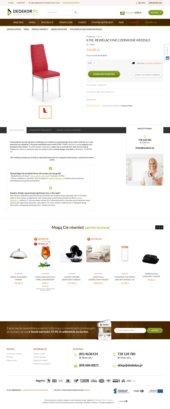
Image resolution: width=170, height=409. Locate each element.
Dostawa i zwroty (96, 85)
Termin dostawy (39, 357)
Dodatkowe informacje (100, 92)
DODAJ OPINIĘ (126, 106)
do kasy (155, 13)
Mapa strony (12, 360)
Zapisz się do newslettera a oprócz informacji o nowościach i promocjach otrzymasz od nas (51, 330)
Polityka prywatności (42, 364)
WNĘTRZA (18, 22)
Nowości (134, 22)
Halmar (99, 36)
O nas (11, 3)
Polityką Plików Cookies (104, 400)
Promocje (151, 22)
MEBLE (32, 22)
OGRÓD (82, 22)
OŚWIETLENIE (66, 22)
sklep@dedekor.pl (71, 3)
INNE (121, 22)
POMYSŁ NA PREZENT (102, 22)
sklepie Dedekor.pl (56, 178)
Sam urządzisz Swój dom (40, 176)
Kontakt (21, 3)
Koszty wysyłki (39, 354)
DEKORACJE (47, 22)
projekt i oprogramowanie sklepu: (72, 390)
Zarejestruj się (155, 3)
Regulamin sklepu (40, 360)
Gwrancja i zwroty (14, 354)
